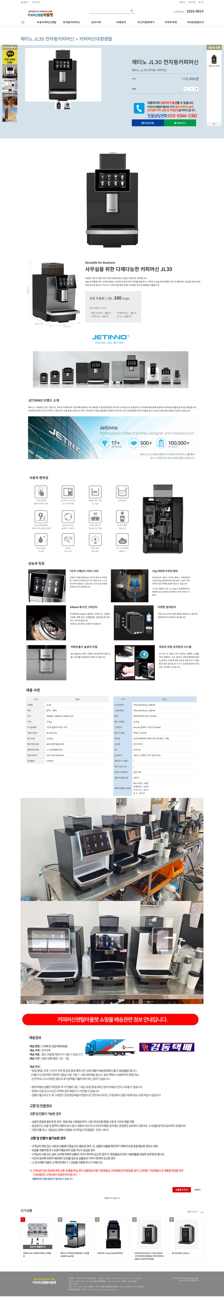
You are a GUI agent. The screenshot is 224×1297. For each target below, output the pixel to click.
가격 (134, 79)
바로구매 (149, 123)
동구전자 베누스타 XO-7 (181, 1253)
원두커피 (96, 22)
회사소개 (35, 2)
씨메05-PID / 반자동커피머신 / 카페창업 (37, 1254)
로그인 (200, 2)
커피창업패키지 (195, 22)
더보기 (197, 1189)
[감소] (185, 89)
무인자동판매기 (146, 22)
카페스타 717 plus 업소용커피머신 (110, 1253)
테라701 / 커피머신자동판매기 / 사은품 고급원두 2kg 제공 (74, 1254)
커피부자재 (171, 22)
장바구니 (181, 123)
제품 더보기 (192, 1211)
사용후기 (182, 2)
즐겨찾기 (24, 2)
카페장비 (121, 22)
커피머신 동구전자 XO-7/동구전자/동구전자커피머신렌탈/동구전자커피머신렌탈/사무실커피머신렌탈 (149, 1256)
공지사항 (192, 2)
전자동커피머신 (71, 22)
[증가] (196, 89)
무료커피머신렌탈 (46, 22)
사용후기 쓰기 (182, 1189)
